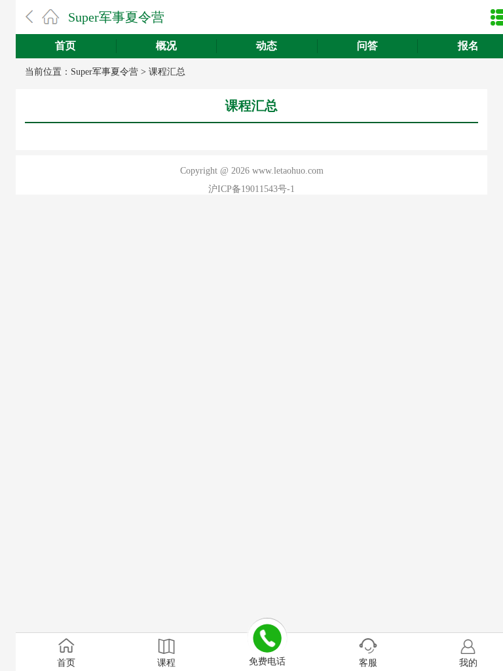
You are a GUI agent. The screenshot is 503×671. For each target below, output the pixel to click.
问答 (367, 45)
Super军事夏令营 (116, 17)
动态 (266, 45)
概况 (166, 45)
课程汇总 (167, 72)
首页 (65, 45)
